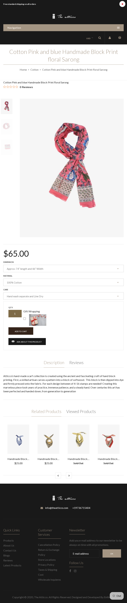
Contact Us (9, 550)
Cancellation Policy (49, 544)
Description (54, 362)
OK (111, 553)
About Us (8, 545)
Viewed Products (81, 411)
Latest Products (12, 565)
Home (23, 69)
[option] (72, 168)
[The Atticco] (63, 18)
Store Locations (47, 559)
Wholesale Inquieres (49, 579)
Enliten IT (109, 597)
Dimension (8, 262)
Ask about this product (29, 342)
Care (5, 289)
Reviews (76, 362)
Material (7, 276)
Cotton (34, 69)
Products (8, 540)
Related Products (46, 411)
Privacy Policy (46, 564)
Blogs (6, 555)
